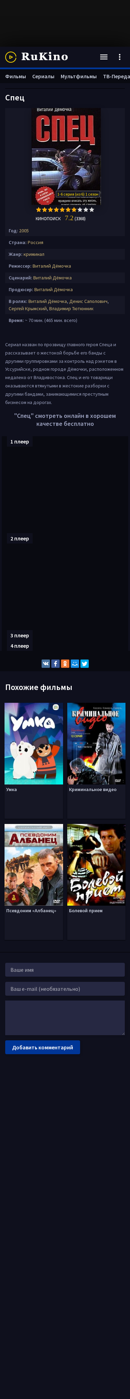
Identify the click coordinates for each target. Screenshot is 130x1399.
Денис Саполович (88, 301)
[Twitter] (84, 664)
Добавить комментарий (42, 1047)
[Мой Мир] (75, 664)
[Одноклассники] (65, 664)
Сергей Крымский (28, 308)
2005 (24, 230)
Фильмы (15, 76)
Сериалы (43, 76)
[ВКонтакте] (46, 664)
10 (92, 210)
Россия (35, 242)
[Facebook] (55, 664)
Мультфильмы (79, 76)
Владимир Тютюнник (71, 308)
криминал (34, 254)
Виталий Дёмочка (52, 266)
